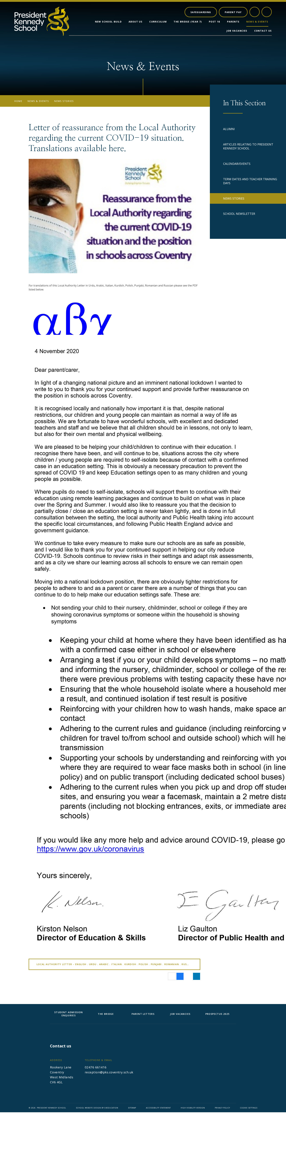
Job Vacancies (180, 1013)
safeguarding (201, 12)
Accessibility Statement (158, 1108)
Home (18, 101)
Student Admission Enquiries (68, 1014)
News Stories (64, 101)
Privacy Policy (222, 1108)
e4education (111, 1108)
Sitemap (132, 1108)
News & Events (38, 101)
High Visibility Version (193, 1108)
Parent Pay (233, 12)
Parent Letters (143, 1013)
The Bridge (106, 1013)
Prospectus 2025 (217, 1013)
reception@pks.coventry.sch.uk (109, 1072)
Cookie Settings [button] (248, 1108)
